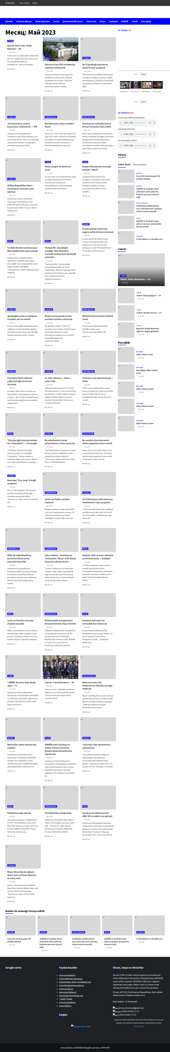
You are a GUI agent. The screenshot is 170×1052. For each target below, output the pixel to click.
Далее (143, 74)
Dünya (103, 21)
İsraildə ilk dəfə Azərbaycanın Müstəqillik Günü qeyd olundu (22, 249)
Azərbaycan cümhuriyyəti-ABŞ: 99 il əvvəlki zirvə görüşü (97, 815)
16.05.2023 (49, 506)
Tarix (85, 806)
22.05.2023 (87, 323)
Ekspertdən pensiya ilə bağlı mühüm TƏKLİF (96, 168)
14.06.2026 (141, 392)
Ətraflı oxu (11, 69)
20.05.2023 (12, 388)
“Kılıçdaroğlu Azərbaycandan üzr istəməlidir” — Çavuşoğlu (22, 442)
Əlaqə (34, 3)
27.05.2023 (49, 173)
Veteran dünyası (24, 21)
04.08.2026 (141, 358)
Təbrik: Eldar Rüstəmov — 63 (135, 279)
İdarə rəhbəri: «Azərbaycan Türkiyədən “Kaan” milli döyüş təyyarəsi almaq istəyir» (60, 558)
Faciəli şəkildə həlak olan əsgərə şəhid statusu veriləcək (97, 230)
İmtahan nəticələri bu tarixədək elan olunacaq (94, 622)
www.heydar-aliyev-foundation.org (75, 982)
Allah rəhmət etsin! (145, 389)
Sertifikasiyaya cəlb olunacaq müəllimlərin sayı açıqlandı (97, 501)
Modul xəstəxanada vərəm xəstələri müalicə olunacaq (58, 318)
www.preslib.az (66, 988)
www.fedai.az (65, 1005)
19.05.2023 (12, 447)
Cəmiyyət (113, 21)
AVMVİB (124, 21)
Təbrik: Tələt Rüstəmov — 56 (59, 682)
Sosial (56, 21)
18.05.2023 (49, 447)
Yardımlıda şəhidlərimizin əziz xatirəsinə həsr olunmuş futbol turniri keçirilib (149, 209)
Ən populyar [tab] (140, 164)
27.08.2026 (77, 948)
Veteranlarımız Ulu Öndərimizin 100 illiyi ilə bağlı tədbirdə (97, 685)
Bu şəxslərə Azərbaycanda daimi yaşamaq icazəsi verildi (97, 442)
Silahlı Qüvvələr (42, 21)
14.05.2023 (87, 562)
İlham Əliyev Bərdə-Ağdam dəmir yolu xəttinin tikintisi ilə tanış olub (21, 875)
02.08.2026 (141, 334)
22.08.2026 (125, 283)
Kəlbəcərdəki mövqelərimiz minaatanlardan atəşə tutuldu (60, 622)
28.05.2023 (87, 130)
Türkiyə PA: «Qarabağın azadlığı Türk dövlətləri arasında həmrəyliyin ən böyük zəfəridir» (60, 252)
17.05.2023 (87, 447)
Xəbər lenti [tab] (124, 164)
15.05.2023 (12, 565)
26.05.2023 (87, 173)
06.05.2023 (87, 751)
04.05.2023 (49, 816)
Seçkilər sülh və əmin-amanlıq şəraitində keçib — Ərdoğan (97, 557)
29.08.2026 (12, 945)
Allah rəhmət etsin (144, 354)
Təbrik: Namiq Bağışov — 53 (148, 295)
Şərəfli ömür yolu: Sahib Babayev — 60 (19, 47)
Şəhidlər (9, 21)
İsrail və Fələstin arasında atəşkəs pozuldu (20, 622)
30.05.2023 (12, 52)
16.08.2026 (141, 299)
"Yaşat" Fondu (65, 999)
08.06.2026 (141, 409)
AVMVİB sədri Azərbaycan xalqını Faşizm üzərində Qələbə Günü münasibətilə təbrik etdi (58, 749)
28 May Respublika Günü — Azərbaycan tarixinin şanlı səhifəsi (20, 188)
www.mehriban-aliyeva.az (71, 978)
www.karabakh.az (67, 1002)
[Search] (163, 21)
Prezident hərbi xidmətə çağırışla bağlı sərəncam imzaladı (19, 381)
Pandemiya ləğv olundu (19, 813)
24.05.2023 (49, 261)
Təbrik (135, 21)
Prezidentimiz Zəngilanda (58, 813)
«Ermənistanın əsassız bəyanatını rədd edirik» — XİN (22, 125)
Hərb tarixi (91, 21)
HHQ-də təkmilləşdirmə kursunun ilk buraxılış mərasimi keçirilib (19, 558)
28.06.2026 (141, 376)
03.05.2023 (87, 820)
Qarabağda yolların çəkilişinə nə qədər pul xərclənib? (22, 318)
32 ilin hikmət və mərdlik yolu (149, 239)
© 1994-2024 (139, 1026)
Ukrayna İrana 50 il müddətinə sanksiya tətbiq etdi (60, 66)
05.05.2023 (12, 816)
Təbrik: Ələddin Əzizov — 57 (149, 312)
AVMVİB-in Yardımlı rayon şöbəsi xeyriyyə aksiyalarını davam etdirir (148, 224)
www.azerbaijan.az (67, 992)
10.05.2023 (49, 686)
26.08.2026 (141, 942)
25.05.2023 (12, 254)
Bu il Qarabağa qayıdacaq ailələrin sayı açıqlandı (95, 66)
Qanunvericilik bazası (73, 21)
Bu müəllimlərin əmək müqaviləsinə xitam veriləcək (60, 442)
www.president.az (67, 975)
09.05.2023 (87, 692)
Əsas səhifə (24, 3)
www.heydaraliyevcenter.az (71, 985)
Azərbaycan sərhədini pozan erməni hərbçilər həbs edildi (96, 125)
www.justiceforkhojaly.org (71, 995)
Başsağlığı (146, 21)
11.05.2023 (12, 689)
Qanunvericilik (88, 434)
